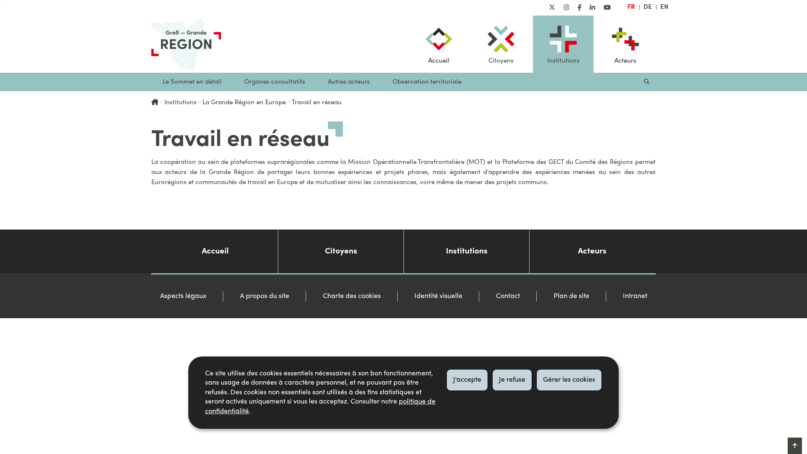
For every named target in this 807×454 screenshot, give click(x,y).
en (664, 7)
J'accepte (467, 380)
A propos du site (264, 296)
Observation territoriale (427, 82)
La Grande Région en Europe (244, 103)
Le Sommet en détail (192, 82)
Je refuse (512, 380)
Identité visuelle (438, 296)
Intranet (635, 296)
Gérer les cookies (569, 380)
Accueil (438, 61)
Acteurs (625, 61)
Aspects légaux (183, 296)
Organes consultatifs (274, 82)
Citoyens (501, 61)
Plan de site (571, 296)
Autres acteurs (349, 82)
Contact (508, 296)
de (647, 7)
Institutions (563, 61)
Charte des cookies (352, 296)
